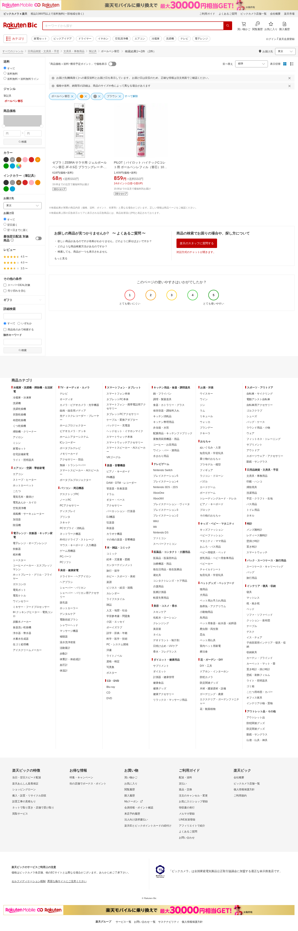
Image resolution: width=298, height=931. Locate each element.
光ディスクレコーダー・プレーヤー (79, 417)
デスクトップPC (69, 494)
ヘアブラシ (66, 582)
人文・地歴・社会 (116, 610)
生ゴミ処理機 (21, 644)
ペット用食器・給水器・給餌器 (218, 623)
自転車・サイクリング (260, 393)
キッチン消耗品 (162, 416)
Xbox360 (158, 498)
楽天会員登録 (287, 39)
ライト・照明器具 (23, 459)
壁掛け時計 (253, 541)
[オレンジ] (37, 159)
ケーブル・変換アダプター (122, 419)
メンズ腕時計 (254, 529)
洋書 (109, 650)
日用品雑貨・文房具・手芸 (43, 51)
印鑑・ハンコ (254, 481)
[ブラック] (6, 159)
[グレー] (12, 159)
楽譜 (109, 582)
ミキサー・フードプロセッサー (31, 606)
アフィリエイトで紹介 (192, 825)
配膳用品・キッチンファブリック (172, 433)
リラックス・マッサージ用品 (170, 699)
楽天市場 (289, 13)
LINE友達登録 (187, 819)
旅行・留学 (113, 570)
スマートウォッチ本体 (119, 436)
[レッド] (31, 159)
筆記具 (93, 51)
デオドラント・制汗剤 (166, 640)
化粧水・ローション (165, 617)
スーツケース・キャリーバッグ (265, 566)
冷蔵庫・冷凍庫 (22, 397)
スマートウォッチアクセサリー (124, 442)
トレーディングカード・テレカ (218, 498)
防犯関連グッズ (256, 723)
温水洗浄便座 (67, 642)
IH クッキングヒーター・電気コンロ (33, 614)
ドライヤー (84, 38)
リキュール (206, 416)
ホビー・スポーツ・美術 (120, 576)
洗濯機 (170, 38)
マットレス (253, 597)
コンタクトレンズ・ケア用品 (170, 580)
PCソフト (65, 562)
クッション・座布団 (258, 620)
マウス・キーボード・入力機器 (78, 545)
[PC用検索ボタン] (227, 25)
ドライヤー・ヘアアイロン (75, 576)
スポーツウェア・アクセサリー (265, 456)
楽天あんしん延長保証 (25, 783)
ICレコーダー (67, 442)
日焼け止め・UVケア (165, 645)
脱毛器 (64, 602)
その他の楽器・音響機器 (120, 539)
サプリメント (161, 665)
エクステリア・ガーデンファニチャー (219, 701)
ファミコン (159, 538)
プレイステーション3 (165, 509)
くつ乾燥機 (19, 425)
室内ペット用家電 (210, 645)
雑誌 (109, 604)
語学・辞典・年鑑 (116, 633)
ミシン (17, 442)
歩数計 (64, 653)
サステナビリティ (168, 921)
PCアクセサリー (69, 505)
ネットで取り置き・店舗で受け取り (33, 807)
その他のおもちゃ (210, 515)
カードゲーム (208, 487)
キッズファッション (211, 529)
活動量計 (65, 647)
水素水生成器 (21, 638)
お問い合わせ (187, 837)
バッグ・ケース (256, 422)
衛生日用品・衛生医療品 (167, 569)
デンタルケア (67, 613)
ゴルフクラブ (254, 410)
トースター (19, 560)
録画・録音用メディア (73, 410)
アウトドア (253, 450)
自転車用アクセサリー (260, 405)
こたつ (17, 491)
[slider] (3, 126)
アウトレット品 (256, 717)
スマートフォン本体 (118, 393)
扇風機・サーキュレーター (28, 513)
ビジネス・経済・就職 (119, 587)
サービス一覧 (123, 921)
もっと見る (60, 258)
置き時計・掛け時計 (258, 669)
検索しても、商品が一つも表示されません (82, 251)
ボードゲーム (208, 492)
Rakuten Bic (20, 25)
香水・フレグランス (165, 651)
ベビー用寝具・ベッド (213, 552)
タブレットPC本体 (117, 399)
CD (108, 692)
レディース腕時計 (257, 535)
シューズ (252, 416)
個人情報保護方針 (244, 789)
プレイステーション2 (165, 515)
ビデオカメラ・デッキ (73, 431)
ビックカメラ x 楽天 (15, 13)
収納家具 (252, 652)
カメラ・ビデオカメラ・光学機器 (79, 405)
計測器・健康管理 (163, 677)
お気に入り (130, 783)
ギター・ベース (115, 499)
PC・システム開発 (117, 644)
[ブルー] (12, 166)
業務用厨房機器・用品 (166, 439)
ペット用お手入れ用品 (213, 600)
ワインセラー (21, 601)
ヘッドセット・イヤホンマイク (124, 431)
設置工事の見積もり (24, 801)
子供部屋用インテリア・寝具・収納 (266, 644)
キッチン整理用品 (163, 422)
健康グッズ (159, 688)
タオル (250, 515)
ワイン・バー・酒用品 (166, 450)
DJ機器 (110, 516)
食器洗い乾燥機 (22, 627)
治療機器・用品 (162, 563)
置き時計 (252, 546)
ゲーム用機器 (67, 550)
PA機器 (110, 477)
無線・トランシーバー (73, 465)
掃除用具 (252, 487)
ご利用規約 (240, 795)
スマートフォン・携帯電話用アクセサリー (126, 406)
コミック (111, 553)
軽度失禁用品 (161, 597)
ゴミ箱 (250, 686)
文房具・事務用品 (73, 51)
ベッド (250, 609)
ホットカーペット (23, 485)
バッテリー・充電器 (118, 425)
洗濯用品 (252, 492)
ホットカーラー (69, 608)
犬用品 (204, 594)
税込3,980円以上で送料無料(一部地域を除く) (57, 13)
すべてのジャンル (12, 51)
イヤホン (103, 38)
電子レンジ (201, 38)
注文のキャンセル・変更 (193, 795)
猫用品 (204, 589)
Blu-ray (110, 686)
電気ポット (19, 589)
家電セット (40, 38)
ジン (202, 405)
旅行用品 (252, 577)
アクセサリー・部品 (71, 459)
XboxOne (158, 492)
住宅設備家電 (21, 454)
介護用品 (158, 586)
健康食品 (158, 682)
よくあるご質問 (228, 13)
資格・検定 (113, 661)
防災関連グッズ (209, 682)
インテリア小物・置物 (260, 703)
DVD (109, 698)
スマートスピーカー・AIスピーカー (79, 472)
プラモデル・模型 (210, 464)
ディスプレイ (67, 511)
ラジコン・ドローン (211, 475)
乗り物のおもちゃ (210, 458)
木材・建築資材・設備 (213, 688)
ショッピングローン (24, 789)
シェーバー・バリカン (73, 587)
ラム (202, 410)
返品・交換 (185, 789)
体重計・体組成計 (70, 659)
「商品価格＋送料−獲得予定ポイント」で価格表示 (77, 63)
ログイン (271, 39)
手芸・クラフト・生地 (260, 498)
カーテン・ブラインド (260, 657)
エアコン (140, 38)
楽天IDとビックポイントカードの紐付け (147, 825)
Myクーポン (131, 801)
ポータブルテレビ (70, 448)
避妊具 (157, 575)
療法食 (204, 651)
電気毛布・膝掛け (23, 496)
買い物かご (130, 777)
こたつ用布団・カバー (260, 692)
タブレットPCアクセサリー (122, 414)
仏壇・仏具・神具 (257, 740)
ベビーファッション (211, 535)
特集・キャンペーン (81, 777)
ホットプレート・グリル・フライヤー (32, 576)
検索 (24, 141)
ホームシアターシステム (74, 436)
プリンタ (65, 516)
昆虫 (202, 634)
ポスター (111, 672)
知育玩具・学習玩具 (211, 453)
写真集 (110, 667)
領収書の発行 (187, 807)
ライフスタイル (115, 599)
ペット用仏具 (208, 640)
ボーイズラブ (114, 627)
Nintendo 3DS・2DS (165, 487)
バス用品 (252, 504)
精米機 (17, 554)
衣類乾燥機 (19, 414)
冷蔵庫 (155, 38)
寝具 (249, 592)
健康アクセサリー (163, 694)
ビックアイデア (62, 38)
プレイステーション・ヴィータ (171, 504)
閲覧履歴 (129, 789)
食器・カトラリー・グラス (169, 405)
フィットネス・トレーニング (264, 439)
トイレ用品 (253, 509)
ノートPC (65, 499)
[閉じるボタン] (290, 78)
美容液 (157, 628)
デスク (250, 631)
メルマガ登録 (187, 813)
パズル (204, 481)
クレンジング (161, 623)
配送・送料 (185, 777)
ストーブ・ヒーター (24, 479)
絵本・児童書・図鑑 (118, 559)
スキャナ (65, 522)
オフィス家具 (254, 697)
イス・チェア (254, 637)
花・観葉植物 (208, 709)
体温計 (64, 670)
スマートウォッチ (257, 552)
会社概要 (275, 13)
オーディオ (66, 399)
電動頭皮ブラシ (69, 619)
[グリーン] (6, 166)
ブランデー (206, 427)
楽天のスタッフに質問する (197, 243)
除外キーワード (12, 335)
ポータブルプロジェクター (75, 480)
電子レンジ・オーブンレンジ (30, 543)
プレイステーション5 (165, 475)
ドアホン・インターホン (214, 671)
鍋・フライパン (162, 393)
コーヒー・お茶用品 (165, 444)
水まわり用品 (161, 456)
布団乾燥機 (19, 420)
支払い (183, 783)
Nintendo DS (160, 532)
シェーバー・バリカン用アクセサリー (79, 594)
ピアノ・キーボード (118, 471)
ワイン (204, 399)
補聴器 (64, 636)
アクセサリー (114, 505)
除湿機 (17, 525)
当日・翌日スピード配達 (26, 777)
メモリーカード (69, 453)
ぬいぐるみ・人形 (210, 447)
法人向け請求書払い (136, 819)
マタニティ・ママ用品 (213, 541)
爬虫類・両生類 (209, 628)
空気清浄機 (121, 38)
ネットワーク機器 (70, 533)
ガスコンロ (19, 584)
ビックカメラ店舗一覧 (253, 13)
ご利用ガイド (207, 13)
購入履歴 (129, 795)
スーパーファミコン (165, 543)
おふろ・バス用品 (210, 546)
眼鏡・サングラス (257, 461)
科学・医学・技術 (116, 638)
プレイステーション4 (165, 481)
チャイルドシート (210, 569)
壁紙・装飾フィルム (258, 674)
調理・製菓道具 (162, 399)
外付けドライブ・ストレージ (77, 539)
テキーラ (205, 433)
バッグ (250, 572)
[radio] (4, 68)
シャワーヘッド (69, 625)
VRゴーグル (113, 457)
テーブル (252, 626)
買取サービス (20, 813)
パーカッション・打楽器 (120, 511)
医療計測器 (159, 592)
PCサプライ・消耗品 (72, 528)
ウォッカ (205, 422)
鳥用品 (204, 617)
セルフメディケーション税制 (29, 881)
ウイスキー (206, 393)
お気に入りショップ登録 (193, 801)
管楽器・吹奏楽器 (116, 488)
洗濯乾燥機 (19, 408)
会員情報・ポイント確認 (138, 807)
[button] (13, 120)
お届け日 (8, 213)
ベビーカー (206, 563)
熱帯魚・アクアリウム (213, 606)
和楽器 (110, 528)
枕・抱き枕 (253, 603)
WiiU (156, 521)
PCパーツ (65, 556)
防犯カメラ (206, 677)
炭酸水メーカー (22, 621)
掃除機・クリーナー (24, 431)
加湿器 (17, 519)
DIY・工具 (206, 665)
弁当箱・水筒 (161, 427)
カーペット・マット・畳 (261, 663)
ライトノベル (114, 655)
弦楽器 (110, 522)
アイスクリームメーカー (27, 650)
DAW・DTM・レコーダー (121, 482)
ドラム (110, 494)
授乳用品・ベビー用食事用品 (217, 558)
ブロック (205, 509)
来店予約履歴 (132, 813)
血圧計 (64, 664)
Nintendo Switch (163, 470)
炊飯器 (17, 548)
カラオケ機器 (114, 533)
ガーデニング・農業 (211, 694)
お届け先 (8, 198)
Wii (155, 526)
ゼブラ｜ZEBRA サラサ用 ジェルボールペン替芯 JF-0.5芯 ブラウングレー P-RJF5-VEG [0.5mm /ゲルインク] (79, 167)
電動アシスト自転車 (258, 399)
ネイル (157, 634)
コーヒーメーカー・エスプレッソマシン (32, 567)
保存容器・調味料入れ (166, 410)
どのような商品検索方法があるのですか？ (82, 246)
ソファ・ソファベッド (260, 614)
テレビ (184, 38)
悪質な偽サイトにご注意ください (67, 881)
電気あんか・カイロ (24, 502)
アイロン (18, 437)
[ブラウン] (18, 159)
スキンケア (159, 611)
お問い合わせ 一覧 (145, 921)
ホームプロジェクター (73, 425)
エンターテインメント (119, 565)
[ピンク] (25, 159)
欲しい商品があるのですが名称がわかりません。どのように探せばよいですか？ (105, 241)
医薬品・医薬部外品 (165, 558)
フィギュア (206, 470)
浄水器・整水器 (22, 633)
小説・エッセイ (115, 621)
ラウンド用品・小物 (258, 427)
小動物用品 (206, 611)
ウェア (250, 433)
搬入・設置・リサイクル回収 (29, 795)
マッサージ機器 (69, 630)
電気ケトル (19, 595)
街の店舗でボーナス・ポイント (88, 783)
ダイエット (159, 671)
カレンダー (113, 593)
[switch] (39, 238)
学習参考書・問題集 (118, 616)
